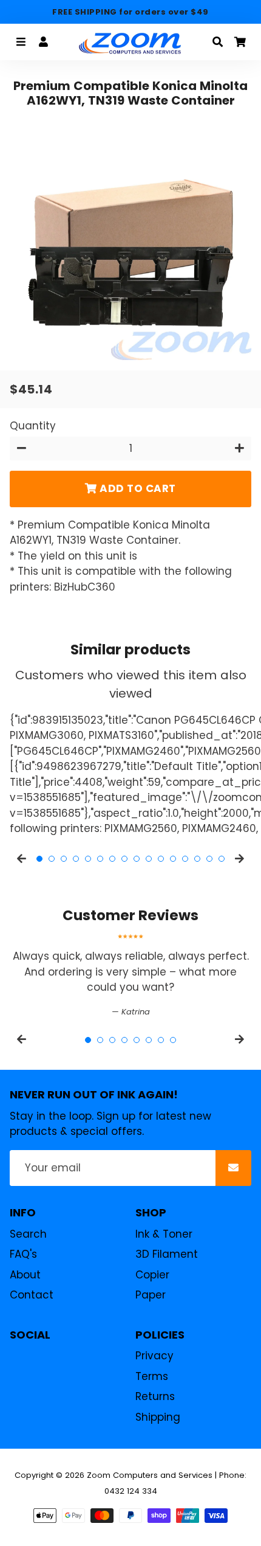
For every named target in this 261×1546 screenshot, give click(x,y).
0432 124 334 (130, 1491)
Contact (31, 1295)
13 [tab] (185, 859)
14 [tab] (197, 859)
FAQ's (23, 1254)
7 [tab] (112, 859)
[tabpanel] (130, 975)
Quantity (33, 425)
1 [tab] (39, 859)
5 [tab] (88, 859)
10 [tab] (149, 859)
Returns (155, 1396)
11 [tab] (161, 859)
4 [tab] (76, 859)
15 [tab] (209, 859)
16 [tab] (222, 859)
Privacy (154, 1355)
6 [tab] (100, 859)
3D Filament (166, 1254)
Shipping (157, 1417)
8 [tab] (124, 859)
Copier (152, 1274)
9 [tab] (137, 859)
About (25, 1274)
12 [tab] (173, 859)
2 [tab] (52, 859)
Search (28, 1234)
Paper (150, 1295)
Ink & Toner (163, 1234)
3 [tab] (64, 859)
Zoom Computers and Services (149, 1475)
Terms (151, 1376)
